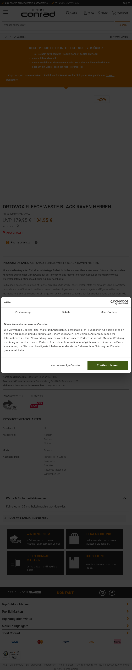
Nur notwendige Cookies (65, 365)
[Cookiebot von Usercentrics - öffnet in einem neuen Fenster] (113, 302)
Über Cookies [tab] (109, 312)
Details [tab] (66, 312)
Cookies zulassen (107, 365)
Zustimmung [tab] (23, 312)
